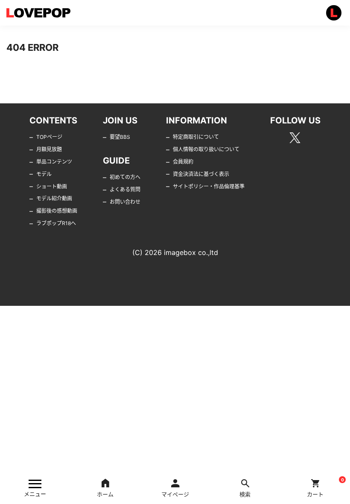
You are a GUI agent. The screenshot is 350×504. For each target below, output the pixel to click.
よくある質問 (125, 189)
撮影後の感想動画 (56, 211)
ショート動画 (51, 186)
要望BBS (120, 137)
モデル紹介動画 (54, 198)
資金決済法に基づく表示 (201, 174)
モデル (44, 174)
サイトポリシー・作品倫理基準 (209, 186)
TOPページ (49, 137)
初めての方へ (125, 177)
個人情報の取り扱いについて (206, 149)
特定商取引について (196, 137)
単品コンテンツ (54, 161)
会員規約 (183, 161)
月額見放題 (49, 149)
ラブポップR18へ (56, 223)
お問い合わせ (125, 202)
